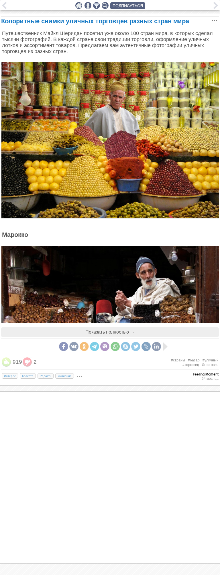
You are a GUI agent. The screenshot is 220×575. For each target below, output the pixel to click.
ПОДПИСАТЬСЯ (128, 5)
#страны (178, 360)
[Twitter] (135, 346)
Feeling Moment (206, 374)
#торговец (190, 365)
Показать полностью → (110, 332)
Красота (28, 375)
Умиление (65, 375)
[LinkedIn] (156, 346)
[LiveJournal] (146, 346)
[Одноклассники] (84, 346)
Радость (45, 375)
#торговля (210, 365)
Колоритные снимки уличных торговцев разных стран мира (95, 21)
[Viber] (104, 346)
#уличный (211, 360)
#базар (194, 360)
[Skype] (125, 346)
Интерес (10, 375)
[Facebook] (63, 346)
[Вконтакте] (73, 346)
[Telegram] (94, 346)
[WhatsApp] (115, 346)
